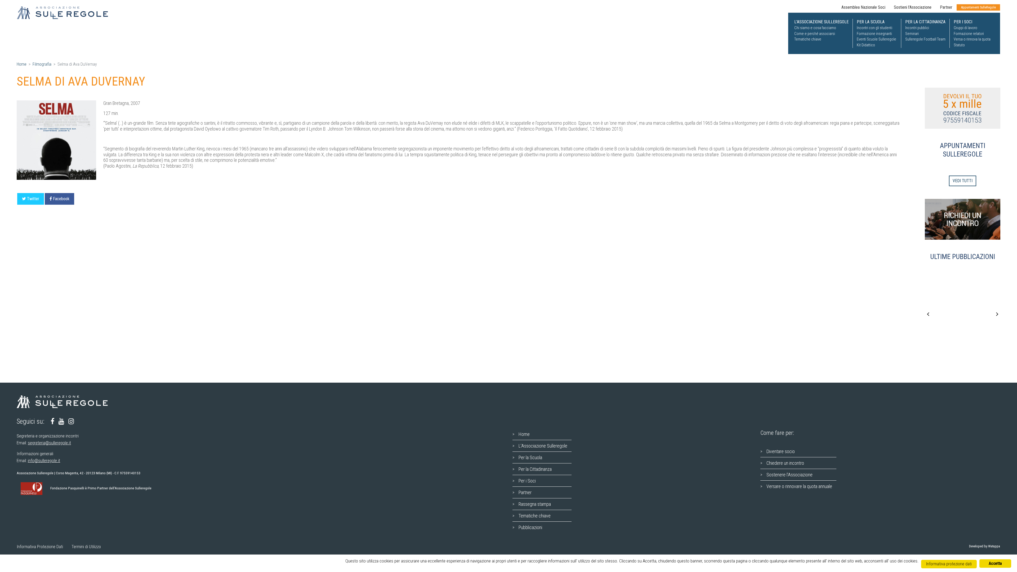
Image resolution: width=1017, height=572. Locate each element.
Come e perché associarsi (814, 34)
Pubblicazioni (530, 527)
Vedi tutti (963, 180)
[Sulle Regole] (66, 12)
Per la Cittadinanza (535, 469)
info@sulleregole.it (44, 460)
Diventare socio (780, 451)
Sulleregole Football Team (925, 39)
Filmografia (42, 64)
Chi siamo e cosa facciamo (815, 28)
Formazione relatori (969, 34)
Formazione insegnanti (874, 34)
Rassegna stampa (535, 504)
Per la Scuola (530, 457)
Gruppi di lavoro (965, 28)
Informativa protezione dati (949, 563)
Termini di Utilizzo (86, 546)
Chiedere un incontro (785, 463)
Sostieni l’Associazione (912, 7)
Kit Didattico (866, 45)
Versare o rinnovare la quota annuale (799, 486)
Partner (946, 7)
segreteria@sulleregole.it (49, 442)
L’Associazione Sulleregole (543, 446)
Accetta (995, 563)
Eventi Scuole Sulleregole (876, 39)
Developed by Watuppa (984, 546)
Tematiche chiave (807, 39)
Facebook (61, 198)
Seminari (912, 34)
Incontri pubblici (917, 28)
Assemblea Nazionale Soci (863, 7)
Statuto (959, 45)
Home (21, 64)
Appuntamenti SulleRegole (978, 7)
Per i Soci (527, 481)
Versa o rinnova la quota (972, 39)
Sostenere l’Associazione (789, 474)
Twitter (33, 198)
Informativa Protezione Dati (40, 546)
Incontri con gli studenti (874, 28)
